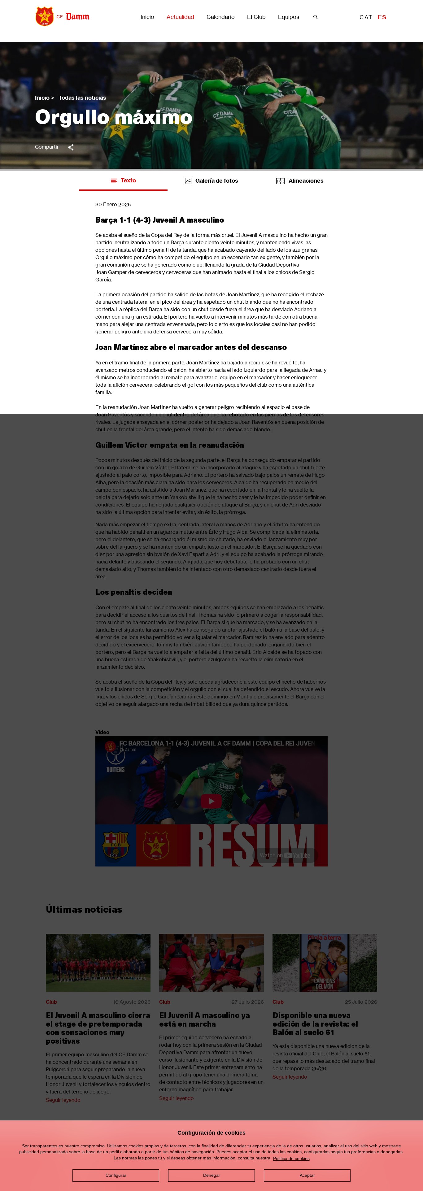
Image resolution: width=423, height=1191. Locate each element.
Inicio (147, 17)
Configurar (116, 1175)
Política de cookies (291, 1158)
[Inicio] (60, 16)
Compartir (47, 147)
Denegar (211, 1175)
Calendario (221, 17)
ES (382, 17)
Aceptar (307, 1175)
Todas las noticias (82, 97)
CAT (366, 17)
